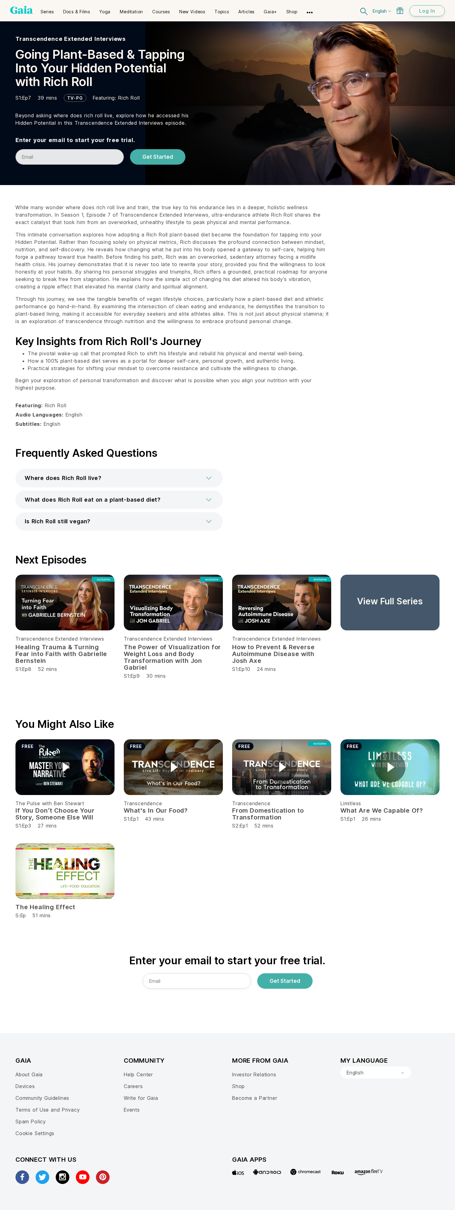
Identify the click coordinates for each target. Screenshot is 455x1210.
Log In (427, 11)
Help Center (138, 1074)
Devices (25, 1086)
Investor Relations (254, 1074)
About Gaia (29, 1074)
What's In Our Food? (156, 810)
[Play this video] (65, 767)
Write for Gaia (141, 1098)
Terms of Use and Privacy (47, 1110)
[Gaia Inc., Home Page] (21, 10)
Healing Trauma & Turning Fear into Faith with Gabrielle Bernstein (61, 653)
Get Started (157, 157)
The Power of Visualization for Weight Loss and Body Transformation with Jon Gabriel (172, 657)
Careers (133, 1086)
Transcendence (143, 803)
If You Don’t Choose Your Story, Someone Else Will (54, 814)
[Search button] (364, 10)
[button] (119, 478)
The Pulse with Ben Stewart (49, 803)
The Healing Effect (45, 907)
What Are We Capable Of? (381, 810)
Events (132, 1110)
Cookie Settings (34, 1133)
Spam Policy (30, 1121)
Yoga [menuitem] (104, 11)
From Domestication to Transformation (268, 814)
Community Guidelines (42, 1098)
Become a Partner (254, 1098)
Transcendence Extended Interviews (70, 39)
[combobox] (375, 1072)
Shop (238, 1086)
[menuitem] (47, 9)
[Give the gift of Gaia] (399, 10)
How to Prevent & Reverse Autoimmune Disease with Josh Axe (273, 653)
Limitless (350, 803)
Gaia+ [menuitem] (270, 11)
